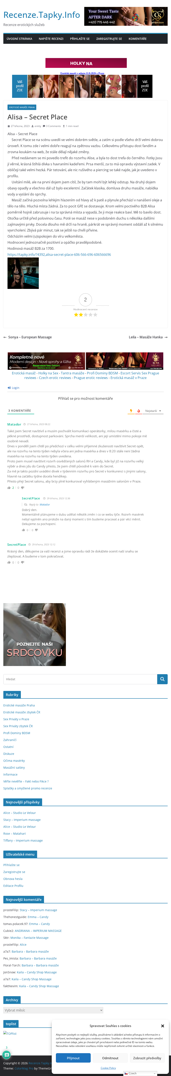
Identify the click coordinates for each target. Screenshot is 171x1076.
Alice (23, 945)
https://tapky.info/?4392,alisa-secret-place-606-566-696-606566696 (59, 254)
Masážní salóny (14, 767)
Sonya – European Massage (30, 337)
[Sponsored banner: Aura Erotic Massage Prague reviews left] (46, 368)
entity (38, 126)
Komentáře (138, 39)
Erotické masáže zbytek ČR (21, 712)
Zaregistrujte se (109, 39)
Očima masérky (14, 761)
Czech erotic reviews (55, 377)
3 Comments (53, 126)
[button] (163, 1026)
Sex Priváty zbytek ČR (18, 726)
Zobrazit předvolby (147, 1058)
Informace (10, 774)
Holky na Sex (48, 373)
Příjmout (73, 1058)
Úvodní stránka (19, 39)
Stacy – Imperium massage (22, 820)
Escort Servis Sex (134, 373)
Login (15, 388)
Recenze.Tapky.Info (41, 14)
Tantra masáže (72, 373)
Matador (45, 504)
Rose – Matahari (14, 833)
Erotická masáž (24, 373)
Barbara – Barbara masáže (30, 951)
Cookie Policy (108, 1068)
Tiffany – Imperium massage (23, 840)
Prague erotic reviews (91, 377)
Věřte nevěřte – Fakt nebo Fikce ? (26, 781)
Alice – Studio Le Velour (19, 813)
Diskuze (8, 754)
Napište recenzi (51, 39)
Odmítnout (110, 1058)
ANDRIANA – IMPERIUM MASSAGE (38, 931)
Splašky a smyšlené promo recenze (27, 788)
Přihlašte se (80, 39)
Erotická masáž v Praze (129, 377)
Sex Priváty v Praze (16, 719)
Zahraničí (9, 740)
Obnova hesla (13, 879)
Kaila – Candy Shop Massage (37, 972)
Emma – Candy (38, 917)
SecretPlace (31, 498)
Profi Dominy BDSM (102, 373)
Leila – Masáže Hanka (146, 337)
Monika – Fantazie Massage (29, 938)
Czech (132, 1073)
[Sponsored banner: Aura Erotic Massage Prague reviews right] (124, 368)
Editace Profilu (13, 886)
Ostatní (8, 747)
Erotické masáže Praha (22, 107)
